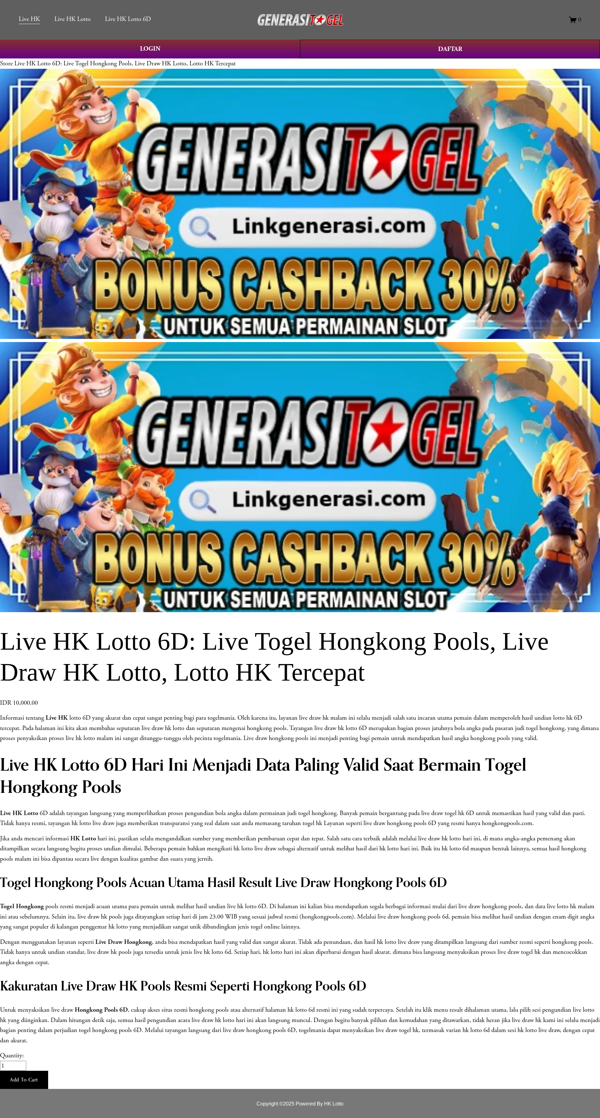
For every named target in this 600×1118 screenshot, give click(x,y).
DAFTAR (450, 49)
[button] (24, 1080)
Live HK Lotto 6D (128, 19)
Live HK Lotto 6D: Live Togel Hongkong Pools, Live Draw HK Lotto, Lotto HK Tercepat (125, 63)
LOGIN (150, 49)
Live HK (29, 19)
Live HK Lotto (72, 19)
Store (6, 63)
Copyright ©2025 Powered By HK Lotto (300, 1103)
